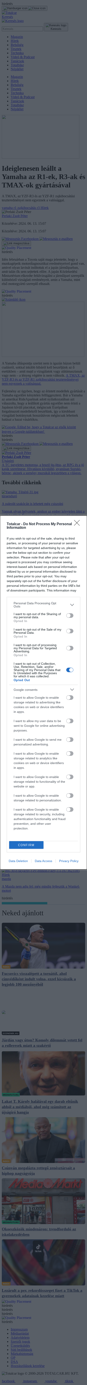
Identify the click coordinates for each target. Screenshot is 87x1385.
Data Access (43, 861)
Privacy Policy (69, 861)
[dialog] (43, 692)
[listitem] (43, 605)
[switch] (69, 615)
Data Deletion (18, 861)
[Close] (78, 524)
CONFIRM (26, 845)
